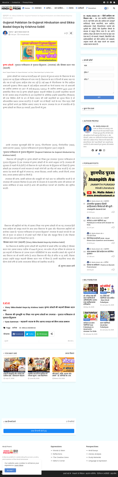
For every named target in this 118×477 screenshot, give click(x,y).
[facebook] (93, 150)
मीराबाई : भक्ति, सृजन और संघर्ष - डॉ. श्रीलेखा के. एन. (61, 375)
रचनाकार (37, 8)
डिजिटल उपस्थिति (103, 473)
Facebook (19, 334)
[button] (114, 8)
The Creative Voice (61, 457)
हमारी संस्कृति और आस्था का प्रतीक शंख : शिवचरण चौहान (13, 375)
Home (27, 8)
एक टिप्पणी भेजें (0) (39, 431)
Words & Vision (59, 450)
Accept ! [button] (10, 470)
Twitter (31, 334)
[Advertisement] (39, 126)
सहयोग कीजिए (91, 473)
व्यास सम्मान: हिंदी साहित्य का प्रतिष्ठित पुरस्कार (100, 253)
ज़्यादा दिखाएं (69, 353)
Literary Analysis (94, 454)
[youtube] (100, 150)
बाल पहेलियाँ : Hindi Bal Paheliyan (105, 325)
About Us (5, 2)
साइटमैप (113, 473)
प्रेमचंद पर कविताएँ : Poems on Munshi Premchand (100, 266)
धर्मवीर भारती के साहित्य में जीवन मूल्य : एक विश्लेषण (37, 375)
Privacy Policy (28, 2)
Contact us (16, 2)
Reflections (57, 454)
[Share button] (51, 333)
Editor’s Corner (59, 461)
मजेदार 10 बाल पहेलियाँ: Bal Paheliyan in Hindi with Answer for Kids (100, 223)
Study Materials (94, 457)
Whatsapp (43, 334)
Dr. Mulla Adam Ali (91, 16)
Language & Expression (97, 461)
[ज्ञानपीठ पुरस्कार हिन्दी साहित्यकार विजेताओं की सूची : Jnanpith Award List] (99, 182)
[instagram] (104, 150)
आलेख (48, 8)
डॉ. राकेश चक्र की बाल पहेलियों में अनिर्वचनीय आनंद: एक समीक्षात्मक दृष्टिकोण (90, 300)
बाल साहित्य (59, 8)
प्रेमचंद (71, 8)
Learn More (18, 465)
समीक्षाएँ (81, 8)
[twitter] (96, 150)
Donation (92, 8)
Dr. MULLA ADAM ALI (17, 16)
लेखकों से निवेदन (78, 473)
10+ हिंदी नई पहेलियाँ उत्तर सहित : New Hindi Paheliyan (107, 299)
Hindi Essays (93, 450)
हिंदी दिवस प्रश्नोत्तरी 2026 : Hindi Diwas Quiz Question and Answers (100, 239)
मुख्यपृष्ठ (6, 16)
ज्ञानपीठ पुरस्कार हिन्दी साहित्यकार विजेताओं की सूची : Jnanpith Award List (100, 207)
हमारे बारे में (67, 473)
